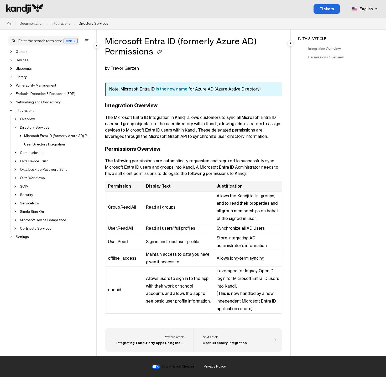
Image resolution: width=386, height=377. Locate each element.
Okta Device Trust (34, 161)
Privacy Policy (215, 366)
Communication (32, 153)
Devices (22, 60)
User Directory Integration (44, 144)
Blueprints (24, 69)
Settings (22, 237)
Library (21, 77)
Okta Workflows (32, 178)
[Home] (24, 9)
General (22, 52)
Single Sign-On (32, 212)
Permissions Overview (326, 57)
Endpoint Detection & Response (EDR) (45, 94)
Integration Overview (324, 49)
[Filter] (87, 41)
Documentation (31, 24)
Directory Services (93, 24)
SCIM (24, 186)
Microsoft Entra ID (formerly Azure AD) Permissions (57, 136)
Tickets (327, 9)
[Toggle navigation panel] (96, 45)
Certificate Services (35, 228)
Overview (27, 119)
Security (26, 195)
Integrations (61, 24)
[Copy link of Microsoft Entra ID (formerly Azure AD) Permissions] (159, 52)
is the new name (171, 89)
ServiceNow (29, 203)
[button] (43, 41)
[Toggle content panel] (290, 43)
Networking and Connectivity (38, 102)
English (366, 9)
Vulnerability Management (36, 85)
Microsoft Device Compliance (43, 220)
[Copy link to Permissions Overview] (169, 149)
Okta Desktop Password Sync (43, 170)
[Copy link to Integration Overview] (166, 106)
